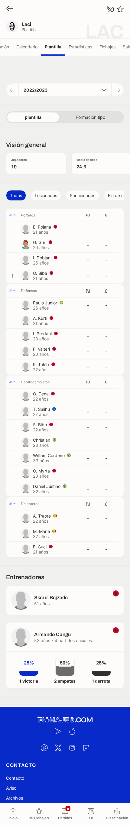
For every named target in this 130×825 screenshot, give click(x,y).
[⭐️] (120, 9)
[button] (12, 89)
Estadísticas (80, 46)
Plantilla (53, 46)
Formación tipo (90, 117)
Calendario (26, 46)
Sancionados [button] (82, 195)
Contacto (15, 778)
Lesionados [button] (46, 195)
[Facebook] (44, 747)
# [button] (10, 215)
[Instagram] (71, 747)
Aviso (11, 788)
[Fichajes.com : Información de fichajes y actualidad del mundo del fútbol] (65, 719)
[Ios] (71, 731)
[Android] (58, 731)
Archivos (14, 798)
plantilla (33, 117)
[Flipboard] (85, 747)
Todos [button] (16, 195)
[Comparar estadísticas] (110, 9)
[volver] (9, 9)
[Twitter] (58, 747)
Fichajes (107, 46)
